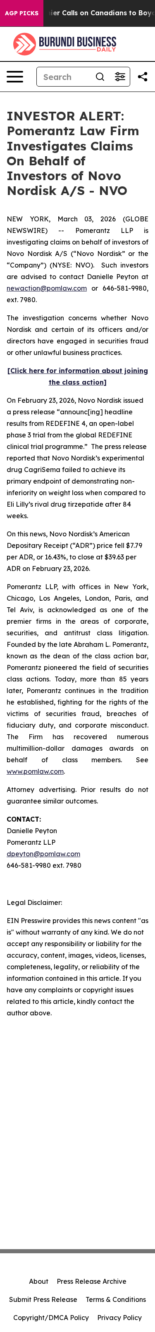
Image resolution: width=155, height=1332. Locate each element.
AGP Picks (21, 13)
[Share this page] (142, 76)
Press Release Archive (91, 1281)
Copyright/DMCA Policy (51, 1317)
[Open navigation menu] (15, 76)
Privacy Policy (119, 1317)
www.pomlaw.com (35, 771)
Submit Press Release (43, 1299)
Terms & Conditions (116, 1299)
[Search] (100, 76)
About (38, 1281)
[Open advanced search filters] (120, 76)
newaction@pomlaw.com (47, 288)
